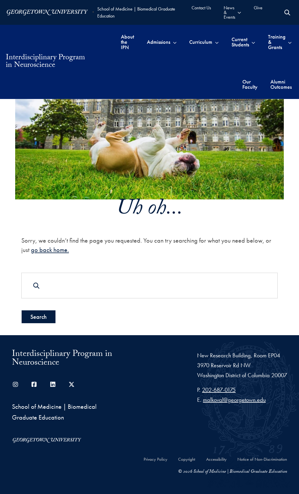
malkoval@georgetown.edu (234, 399)
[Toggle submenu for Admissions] (175, 42)
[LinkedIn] (52, 384)
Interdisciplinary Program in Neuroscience (45, 61)
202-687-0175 (219, 390)
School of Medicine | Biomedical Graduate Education (136, 12)
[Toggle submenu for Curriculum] (217, 42)
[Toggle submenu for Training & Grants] (290, 42)
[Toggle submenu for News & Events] (239, 12)
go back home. (50, 250)
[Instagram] (15, 384)
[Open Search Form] (287, 12)
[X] (71, 384)
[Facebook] (34, 384)
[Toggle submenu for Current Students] (253, 42)
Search (38, 317)
